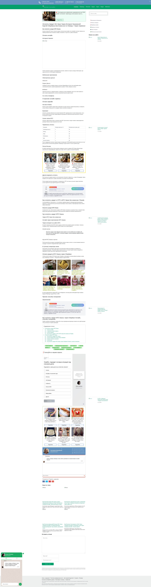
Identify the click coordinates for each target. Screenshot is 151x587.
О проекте (76, 578)
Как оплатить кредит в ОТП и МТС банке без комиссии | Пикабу (59, 333)
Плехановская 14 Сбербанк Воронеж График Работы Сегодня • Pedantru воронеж (103, 310)
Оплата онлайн (49, 329)
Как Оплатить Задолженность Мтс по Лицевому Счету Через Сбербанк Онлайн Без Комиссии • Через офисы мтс (74, 503)
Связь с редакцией (46, 578)
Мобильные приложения (96, 31)
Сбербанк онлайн (94, 24)
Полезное (88, 6)
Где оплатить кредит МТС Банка (52, 336)
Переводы (82, 6)
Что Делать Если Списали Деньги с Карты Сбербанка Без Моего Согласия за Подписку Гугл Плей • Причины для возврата (103, 220)
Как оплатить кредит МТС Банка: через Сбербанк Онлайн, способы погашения (62, 341)
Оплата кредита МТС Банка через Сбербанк (55, 337)
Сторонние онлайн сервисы (51, 331)
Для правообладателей (69, 578)
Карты (97, 6)
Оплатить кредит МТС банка (50, 334)
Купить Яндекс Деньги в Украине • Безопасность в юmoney (103, 38)
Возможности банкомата (96, 20)
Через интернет (94, 29)
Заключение (48, 340)
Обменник (107, 6)
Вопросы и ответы (95, 27)
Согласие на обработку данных (48, 579)
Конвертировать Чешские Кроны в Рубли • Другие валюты (103, 128)
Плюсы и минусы (94, 22)
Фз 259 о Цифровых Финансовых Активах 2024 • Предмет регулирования (103, 399)
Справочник (67, 579)
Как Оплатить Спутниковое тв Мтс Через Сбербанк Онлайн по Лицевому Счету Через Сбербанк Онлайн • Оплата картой (74, 525)
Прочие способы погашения (52, 338)
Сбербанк (76, 6)
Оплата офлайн (49, 332)
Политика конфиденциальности (56, 578)
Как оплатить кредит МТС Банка (51, 328)
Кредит (93, 6)
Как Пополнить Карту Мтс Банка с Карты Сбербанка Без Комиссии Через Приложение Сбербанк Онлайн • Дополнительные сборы (52, 503)
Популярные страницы (60, 579)
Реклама (81, 578)
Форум (102, 6)
